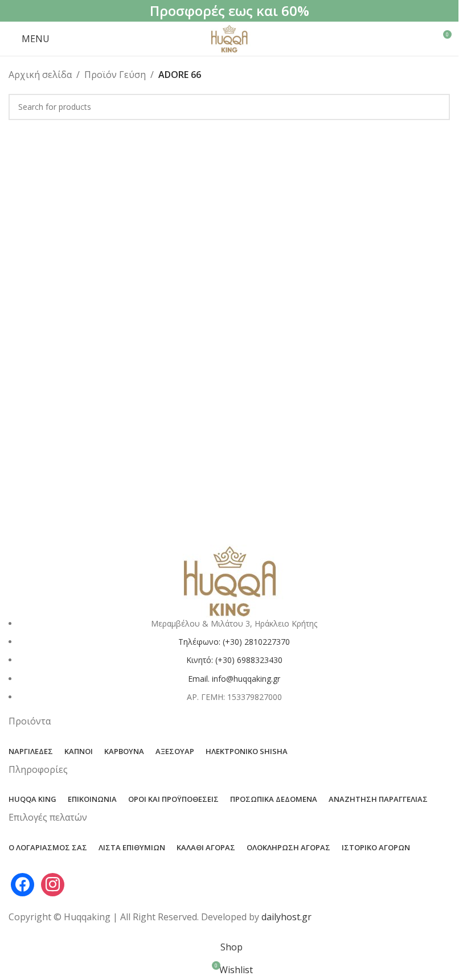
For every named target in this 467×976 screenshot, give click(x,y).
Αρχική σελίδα (40, 74)
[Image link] (229, 580)
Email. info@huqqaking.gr (234, 678)
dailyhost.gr (286, 917)
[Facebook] (22, 883)
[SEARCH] (437, 107)
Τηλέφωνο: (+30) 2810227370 (234, 641)
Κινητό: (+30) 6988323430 (234, 659)
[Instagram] (52, 883)
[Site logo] (229, 37)
